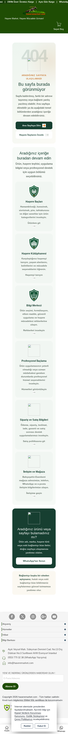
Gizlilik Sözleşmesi (35, 716)
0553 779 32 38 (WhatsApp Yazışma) (27, 657)
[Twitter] (22, 616)
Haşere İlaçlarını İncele (31, 135)
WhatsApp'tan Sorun (34, 561)
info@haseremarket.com (21, 663)
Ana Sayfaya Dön (31, 125)
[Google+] (43, 616)
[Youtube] (54, 616)
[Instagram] (33, 616)
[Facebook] (12, 616)
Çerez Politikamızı (24, 719)
